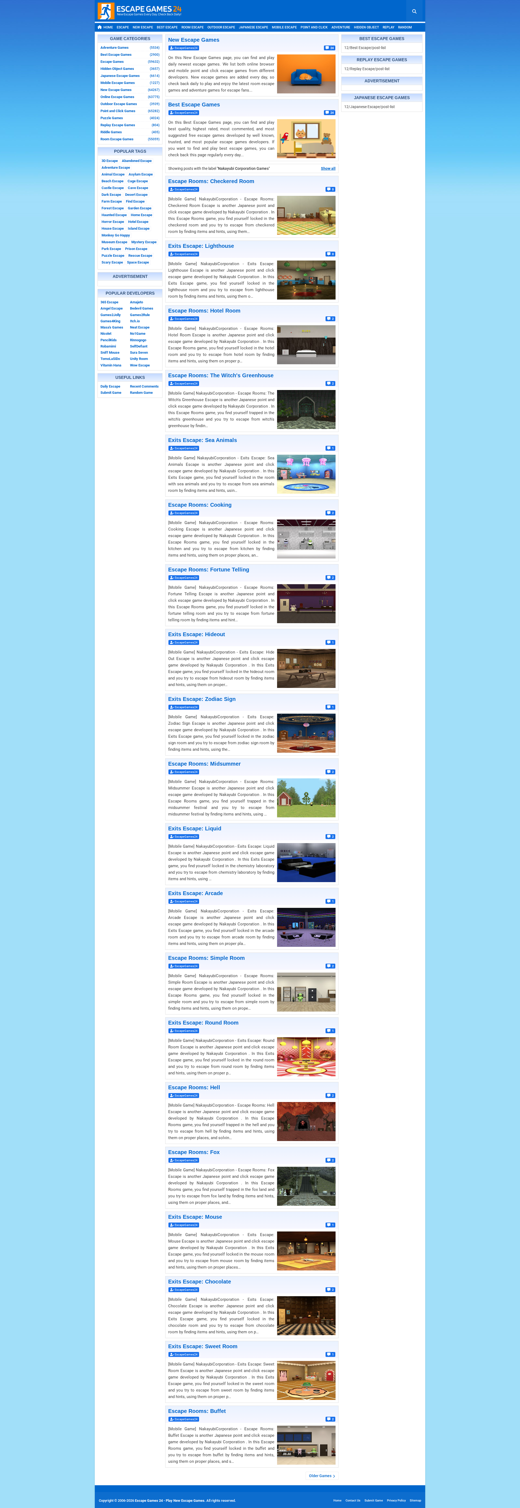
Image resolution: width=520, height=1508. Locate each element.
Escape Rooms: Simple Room (206, 958)
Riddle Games (130, 132)
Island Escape (139, 228)
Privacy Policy (396, 1500)
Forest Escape (113, 208)
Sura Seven (139, 352)
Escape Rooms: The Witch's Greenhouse (221, 375)
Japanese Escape (253, 27)
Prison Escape (136, 249)
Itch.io (135, 321)
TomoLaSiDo (110, 359)
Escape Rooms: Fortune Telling (208, 570)
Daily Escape (110, 386)
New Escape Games (130, 90)
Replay (388, 27)
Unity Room (139, 359)
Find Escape (135, 201)
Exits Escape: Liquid (194, 828)
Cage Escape (138, 181)
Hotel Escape (138, 222)
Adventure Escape (116, 167)
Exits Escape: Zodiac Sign (202, 699)
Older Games (320, 1476)
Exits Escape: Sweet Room (203, 1346)
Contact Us (353, 1500)
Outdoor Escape (221, 27)
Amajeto (136, 302)
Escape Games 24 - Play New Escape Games (169, 1501)
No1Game (137, 334)
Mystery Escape (144, 242)
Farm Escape (112, 201)
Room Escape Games (130, 139)
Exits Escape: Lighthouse (201, 246)
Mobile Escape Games (130, 83)
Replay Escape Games (130, 125)
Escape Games (130, 62)
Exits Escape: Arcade (195, 893)
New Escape (143, 27)
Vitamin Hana (110, 365)
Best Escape (167, 27)
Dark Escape (111, 195)
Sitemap (415, 1500)
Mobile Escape (284, 27)
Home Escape (141, 215)
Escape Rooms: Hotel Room (204, 311)
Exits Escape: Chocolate (199, 1282)
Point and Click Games (130, 111)
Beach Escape (112, 181)
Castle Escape (113, 188)
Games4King (110, 321)
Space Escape (138, 262)
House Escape (113, 228)
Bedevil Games (141, 308)
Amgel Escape (111, 308)
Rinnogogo (138, 340)
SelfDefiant (138, 346)
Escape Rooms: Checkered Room (211, 181)
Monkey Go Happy (116, 235)
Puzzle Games (130, 118)
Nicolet (105, 334)
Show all (328, 168)
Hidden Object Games (130, 69)
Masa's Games (111, 327)
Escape (123, 27)
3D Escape (110, 161)
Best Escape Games (130, 55)
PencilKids (108, 340)
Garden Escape (139, 208)
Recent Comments (144, 386)
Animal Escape (113, 174)
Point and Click (314, 27)
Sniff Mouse (109, 352)
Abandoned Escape (137, 161)
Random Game (141, 393)
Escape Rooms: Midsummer (204, 764)
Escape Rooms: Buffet (197, 1411)
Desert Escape (136, 195)
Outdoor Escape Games (130, 104)
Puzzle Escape (113, 255)
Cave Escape (138, 188)
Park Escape (111, 249)
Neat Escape (140, 327)
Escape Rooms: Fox (194, 1152)
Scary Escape (112, 262)
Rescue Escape (140, 255)
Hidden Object (366, 27)
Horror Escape (113, 222)
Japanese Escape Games (130, 76)
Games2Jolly (110, 315)
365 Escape (109, 302)
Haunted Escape (114, 215)
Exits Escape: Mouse (195, 1217)
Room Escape (192, 27)
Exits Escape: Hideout (196, 634)
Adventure (341, 27)
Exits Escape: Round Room (203, 1023)
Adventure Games (130, 48)
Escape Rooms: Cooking (200, 505)
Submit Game (110, 393)
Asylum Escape (141, 174)
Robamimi (108, 346)
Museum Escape (114, 242)
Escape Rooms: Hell (194, 1087)
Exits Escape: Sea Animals (202, 440)
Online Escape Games (130, 97)
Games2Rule (140, 315)
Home (108, 27)
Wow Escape (140, 365)
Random (405, 27)
